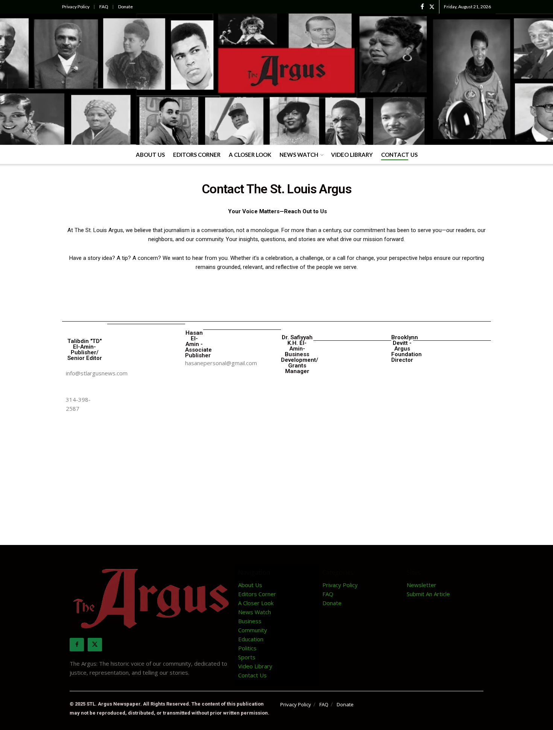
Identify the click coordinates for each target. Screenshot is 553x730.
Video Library (352, 154)
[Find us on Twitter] (431, 7)
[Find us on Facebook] (422, 7)
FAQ (103, 6)
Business (249, 621)
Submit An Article (428, 594)
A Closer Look (250, 154)
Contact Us (399, 154)
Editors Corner (196, 154)
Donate (125, 6)
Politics (247, 648)
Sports (246, 657)
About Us (150, 154)
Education (250, 639)
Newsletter (421, 585)
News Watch (299, 154)
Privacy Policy (76, 6)
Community (252, 630)
